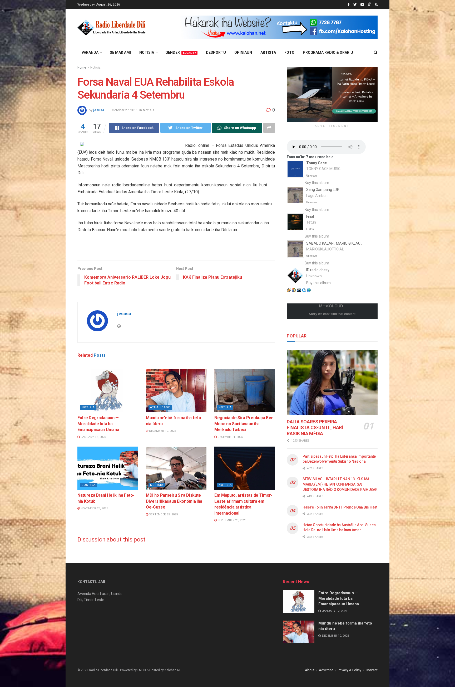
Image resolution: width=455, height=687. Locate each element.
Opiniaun (243, 52)
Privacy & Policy (349, 670)
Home (81, 67)
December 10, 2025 (162, 431)
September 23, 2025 (231, 520)
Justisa (89, 485)
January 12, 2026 (93, 437)
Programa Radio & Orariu (328, 52)
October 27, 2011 (125, 110)
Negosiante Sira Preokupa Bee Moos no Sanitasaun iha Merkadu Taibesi (244, 423)
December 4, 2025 (230, 437)
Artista (268, 52)
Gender (180, 52)
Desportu (216, 52)
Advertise (326, 670)
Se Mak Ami (120, 52)
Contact (372, 670)
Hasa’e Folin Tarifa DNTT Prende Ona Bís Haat (340, 507)
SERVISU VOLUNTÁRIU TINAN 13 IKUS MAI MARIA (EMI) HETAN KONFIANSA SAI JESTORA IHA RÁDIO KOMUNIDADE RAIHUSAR (340, 484)
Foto (289, 52)
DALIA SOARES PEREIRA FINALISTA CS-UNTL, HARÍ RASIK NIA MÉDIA (315, 427)
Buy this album (317, 183)
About (309, 670)
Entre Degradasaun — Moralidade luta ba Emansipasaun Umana (98, 423)
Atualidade (160, 407)
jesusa (98, 110)
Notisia (146, 52)
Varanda (90, 52)
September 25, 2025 (163, 514)
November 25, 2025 (94, 508)
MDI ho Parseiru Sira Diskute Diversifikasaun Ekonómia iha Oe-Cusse (174, 501)
